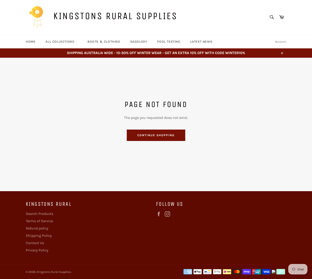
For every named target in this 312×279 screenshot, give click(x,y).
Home (30, 42)
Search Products (39, 213)
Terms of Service (39, 221)
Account (280, 41)
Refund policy (37, 228)
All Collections (60, 42)
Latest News (201, 42)
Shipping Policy (39, 235)
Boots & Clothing (103, 42)
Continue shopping (156, 135)
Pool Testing (168, 42)
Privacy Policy (37, 250)
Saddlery (138, 42)
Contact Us (35, 243)
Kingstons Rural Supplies (115, 16)
